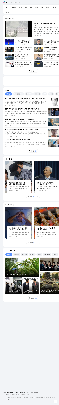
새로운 (34, 71)
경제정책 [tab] (9, 94)
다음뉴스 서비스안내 (8, 392)
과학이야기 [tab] (28, 94)
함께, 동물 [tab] (37, 94)
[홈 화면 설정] (55, 401)
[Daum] (4, 2)
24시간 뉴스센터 (19, 392)
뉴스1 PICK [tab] (47, 254)
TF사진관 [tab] (16, 254)
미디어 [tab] (44, 94)
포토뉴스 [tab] (9, 254)
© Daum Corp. (7, 399)
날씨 (18, 2)
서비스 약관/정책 (34, 392)
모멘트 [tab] (39, 254)
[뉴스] (7, 2)
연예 (11, 2)
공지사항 (26, 392)
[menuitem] (6, 7)
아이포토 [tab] (32, 254)
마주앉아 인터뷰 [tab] (18, 94)
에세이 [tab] (51, 94)
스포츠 (15, 2)
